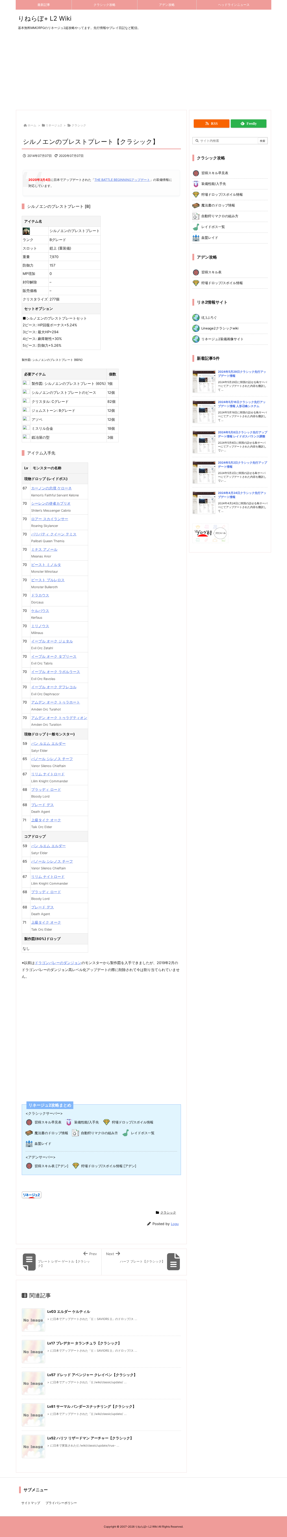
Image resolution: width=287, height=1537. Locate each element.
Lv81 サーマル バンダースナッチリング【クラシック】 (91, 1406)
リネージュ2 (54, 125)
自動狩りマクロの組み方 (99, 1133)
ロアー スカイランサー (49, 519)
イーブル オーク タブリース (53, 656)
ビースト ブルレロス (48, 580)
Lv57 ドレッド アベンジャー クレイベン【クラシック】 (92, 1375)
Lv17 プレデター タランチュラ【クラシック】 (84, 1343)
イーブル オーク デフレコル (53, 687)
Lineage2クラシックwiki (219, 328)
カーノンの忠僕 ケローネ (51, 488)
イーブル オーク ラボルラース (55, 671)
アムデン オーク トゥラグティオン (59, 717)
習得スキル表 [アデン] (51, 1166)
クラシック (79, 125)
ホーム (32, 125)
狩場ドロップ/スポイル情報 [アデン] (108, 1166)
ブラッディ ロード (46, 789)
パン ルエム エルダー (48, 743)
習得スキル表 (211, 272)
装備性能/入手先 (86, 1122)
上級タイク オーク (46, 820)
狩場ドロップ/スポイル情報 (132, 1122)
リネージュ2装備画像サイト (222, 339)
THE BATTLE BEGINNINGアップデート (122, 180)
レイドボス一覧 (142, 1133)
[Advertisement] (143, 70)
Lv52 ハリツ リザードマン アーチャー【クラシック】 (90, 1438)
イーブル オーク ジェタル (52, 641)
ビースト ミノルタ (46, 564)
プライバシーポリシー (61, 1503)
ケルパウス (40, 610)
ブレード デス (42, 804)
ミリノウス (40, 626)
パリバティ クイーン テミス (53, 534)
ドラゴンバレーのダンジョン (58, 962)
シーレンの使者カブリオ (51, 503)
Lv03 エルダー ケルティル (68, 1311)
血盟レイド (43, 1143)
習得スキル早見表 (48, 1122)
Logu (175, 1224)
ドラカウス (40, 595)
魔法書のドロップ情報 (51, 1133)
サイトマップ (30, 1503)
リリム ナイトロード (48, 774)
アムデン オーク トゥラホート (55, 702)
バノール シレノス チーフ (52, 758)
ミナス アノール (44, 549)
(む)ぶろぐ (209, 318)
